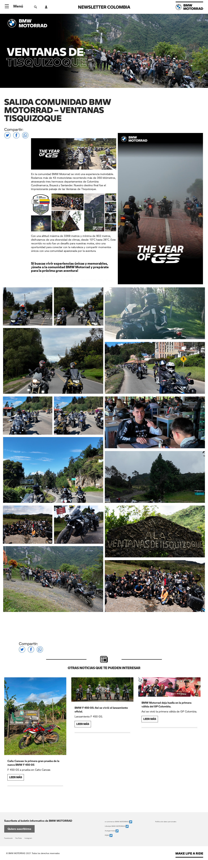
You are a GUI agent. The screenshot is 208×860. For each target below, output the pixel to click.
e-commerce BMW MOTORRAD (117, 822)
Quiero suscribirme (19, 829)
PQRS (107, 835)
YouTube (18, 838)
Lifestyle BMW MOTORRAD (115, 826)
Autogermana (110, 831)
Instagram (28, 838)
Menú (18, 6)
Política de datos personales (165, 821)
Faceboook (8, 838)
